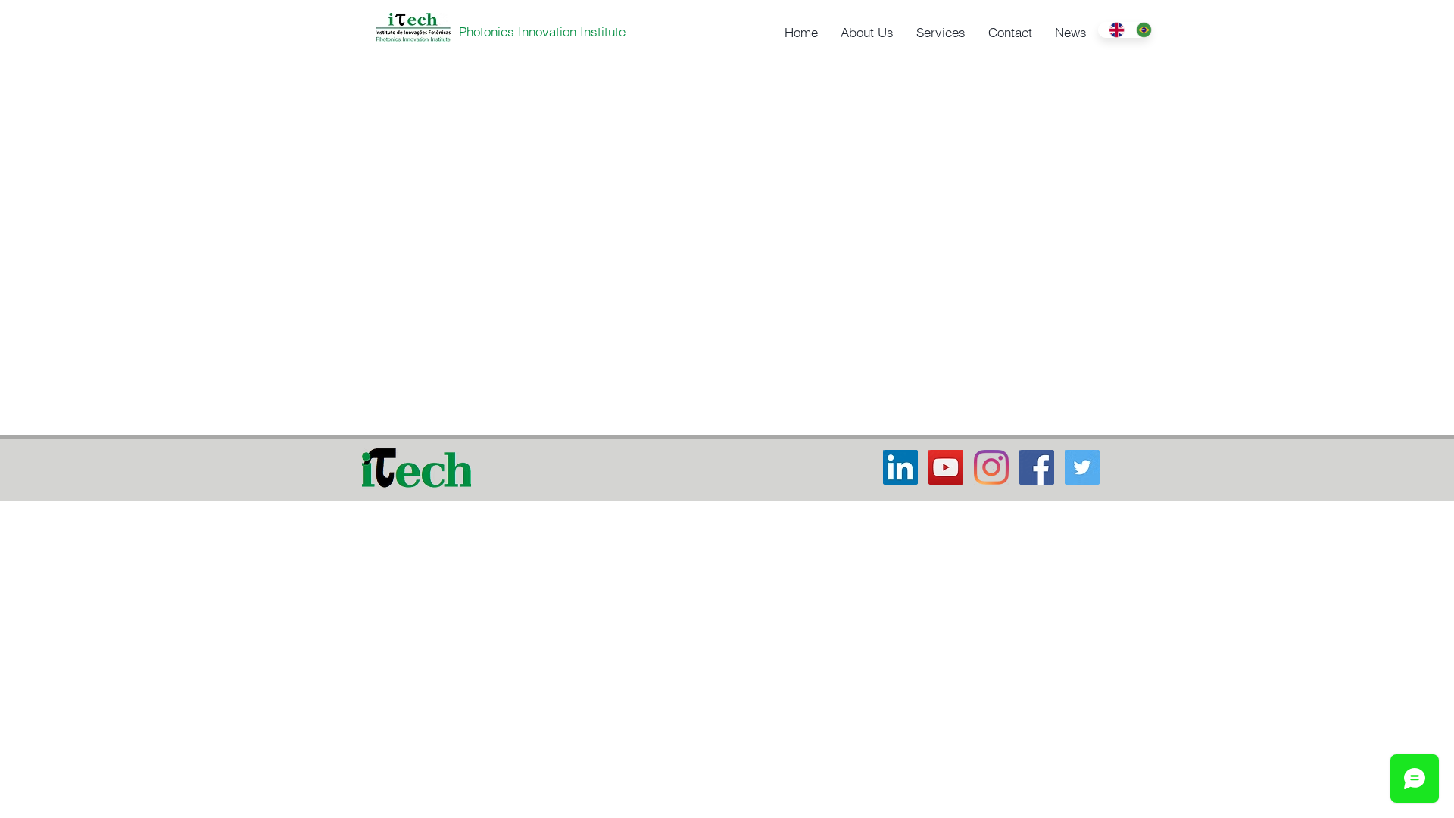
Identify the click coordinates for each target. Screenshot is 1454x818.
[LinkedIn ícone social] (900, 467)
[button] (867, 32)
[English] (1111, 30)
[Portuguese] (1138, 30)
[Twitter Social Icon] (1082, 467)
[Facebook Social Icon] (1036, 467)
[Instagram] (991, 467)
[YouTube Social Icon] (945, 467)
